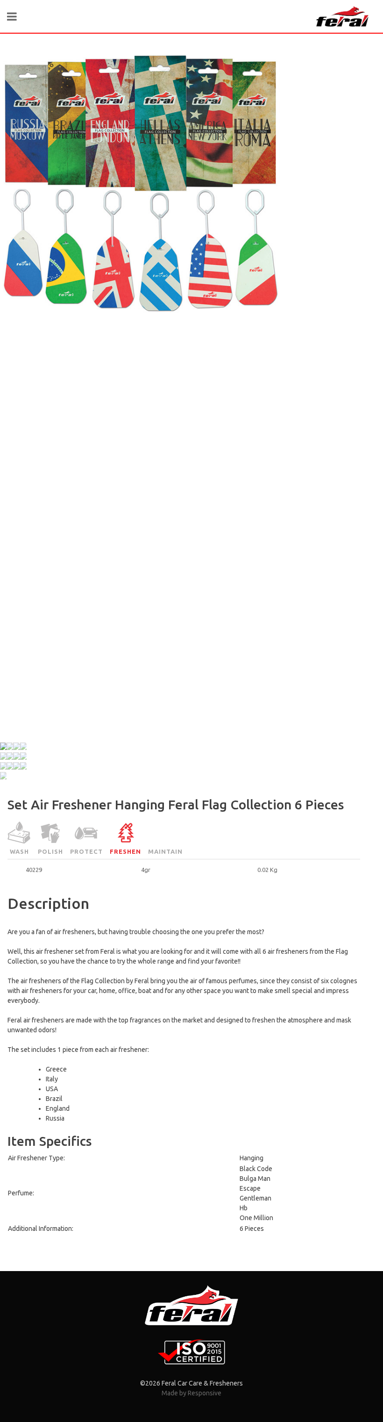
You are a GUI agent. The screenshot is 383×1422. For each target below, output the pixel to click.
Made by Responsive (191, 1393)
